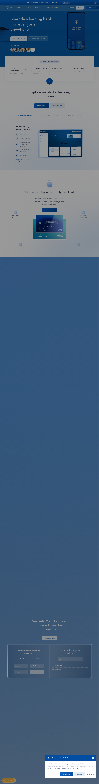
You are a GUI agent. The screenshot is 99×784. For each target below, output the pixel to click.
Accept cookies (66, 774)
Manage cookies (90, 774)
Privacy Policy (74, 768)
